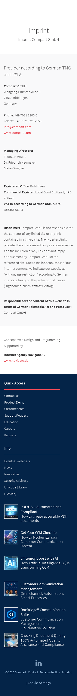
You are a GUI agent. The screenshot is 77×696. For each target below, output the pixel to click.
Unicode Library (15, 487)
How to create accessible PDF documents (44, 518)
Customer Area (14, 409)
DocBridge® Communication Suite (43, 612)
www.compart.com (17, 132)
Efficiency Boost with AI (39, 558)
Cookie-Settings (39, 683)
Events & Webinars (17, 461)
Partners (10, 435)
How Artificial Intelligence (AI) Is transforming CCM (45, 565)
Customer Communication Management (42, 586)
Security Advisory (16, 480)
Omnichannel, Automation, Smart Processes (42, 595)
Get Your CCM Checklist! (40, 532)
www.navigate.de (16, 360)
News (8, 467)
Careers (9, 428)
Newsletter (11, 474)
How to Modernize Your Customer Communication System (42, 541)
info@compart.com (17, 127)
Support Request (16, 415)
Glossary (10, 494)
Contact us (11, 395)
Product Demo (14, 402)
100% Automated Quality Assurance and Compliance (42, 642)
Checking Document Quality (43, 635)
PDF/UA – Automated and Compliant (41, 509)
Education (11, 422)
